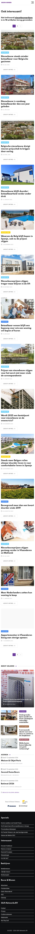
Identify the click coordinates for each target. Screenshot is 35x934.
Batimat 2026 (7, 784)
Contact (3, 908)
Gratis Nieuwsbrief (6, 891)
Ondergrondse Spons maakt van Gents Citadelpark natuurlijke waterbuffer (26, 718)
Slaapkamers (24, 726)
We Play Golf (5, 920)
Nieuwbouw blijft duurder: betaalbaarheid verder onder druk (16, 194)
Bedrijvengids (5, 875)
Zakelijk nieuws (5, 872)
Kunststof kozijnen (6, 852)
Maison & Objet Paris (11, 761)
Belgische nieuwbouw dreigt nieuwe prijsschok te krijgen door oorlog (15, 149)
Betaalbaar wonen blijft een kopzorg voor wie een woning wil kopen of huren (16, 328)
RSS (2, 894)
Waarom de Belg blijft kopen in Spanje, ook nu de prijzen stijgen (17, 239)
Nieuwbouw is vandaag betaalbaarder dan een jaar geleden (15, 104)
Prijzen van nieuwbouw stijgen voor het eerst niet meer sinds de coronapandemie (16, 373)
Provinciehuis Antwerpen (8, 829)
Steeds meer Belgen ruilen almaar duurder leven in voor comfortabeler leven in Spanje (16, 463)
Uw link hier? (4, 858)
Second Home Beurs (10, 772)
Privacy (3, 911)
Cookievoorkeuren (6, 914)
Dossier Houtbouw (6, 846)
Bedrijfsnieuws (5, 868)
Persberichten (5, 888)
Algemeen (23, 711)
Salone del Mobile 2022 (8, 835)
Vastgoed (5, 321)
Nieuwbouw (5, 52)
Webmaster (4, 917)
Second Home (6, 232)
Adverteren (4, 885)
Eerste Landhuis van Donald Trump (11, 823)
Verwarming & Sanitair (10, 672)
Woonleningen (24, 739)
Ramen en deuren (6, 849)
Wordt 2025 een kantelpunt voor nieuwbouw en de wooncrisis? (15, 418)
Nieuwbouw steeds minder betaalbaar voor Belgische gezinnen (14, 59)
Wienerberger (5, 855)
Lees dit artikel (8, 69)
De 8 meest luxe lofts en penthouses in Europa (15, 826)
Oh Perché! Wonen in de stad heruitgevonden (14, 832)
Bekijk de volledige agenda (11, 792)
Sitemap (3, 898)
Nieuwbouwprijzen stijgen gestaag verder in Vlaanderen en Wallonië (16, 550)
